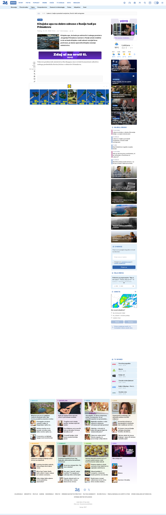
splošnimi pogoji (126, 262)
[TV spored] (134, 3)
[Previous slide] (104, 86)
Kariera (41, 494)
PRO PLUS (35, 494)
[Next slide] (106, 86)
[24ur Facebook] (85, 489)
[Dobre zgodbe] (124, 3)
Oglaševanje (18, 494)
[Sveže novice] (39, 13)
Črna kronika (24, 7)
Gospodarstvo (42, 7)
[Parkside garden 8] (81, 97)
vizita (88, 400)
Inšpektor (77, 7)
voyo (114, 443)
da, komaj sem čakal (119, 313)
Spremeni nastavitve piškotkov (72, 494)
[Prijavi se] (150, 2)
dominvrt (62, 443)
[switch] (156, 2)
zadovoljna (63, 400)
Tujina (33, 7)
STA (34, 66)
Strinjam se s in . (123, 262)
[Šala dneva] (133, 286)
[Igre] (129, 3)
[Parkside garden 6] (62, 97)
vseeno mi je (116, 318)
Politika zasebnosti (89, 494)
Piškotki (57, 494)
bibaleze (35, 400)
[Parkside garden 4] (43, 97)
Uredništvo (27, 494)
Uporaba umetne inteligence (83, 497)
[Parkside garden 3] (34, 97)
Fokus (69, 7)
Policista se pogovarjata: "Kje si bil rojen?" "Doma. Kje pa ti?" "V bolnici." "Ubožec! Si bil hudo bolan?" (123, 280)
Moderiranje (49, 494)
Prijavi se (124, 267)
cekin (115, 400)
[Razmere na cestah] (139, 3)
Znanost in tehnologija (57, 7)
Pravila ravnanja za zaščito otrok (119, 494)
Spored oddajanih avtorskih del (141, 494)
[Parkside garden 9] (91, 97)
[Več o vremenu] (134, 54)
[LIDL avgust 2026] (69, 86)
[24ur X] (89, 489)
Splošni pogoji (101, 494)
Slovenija (14, 7)
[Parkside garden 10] (100, 97)
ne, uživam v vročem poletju (121, 315)
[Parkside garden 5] (53, 97)
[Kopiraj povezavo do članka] (34, 81)
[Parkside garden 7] (72, 97)
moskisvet (35, 443)
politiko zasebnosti (119, 263)
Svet (84, 7)
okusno (88, 443)
